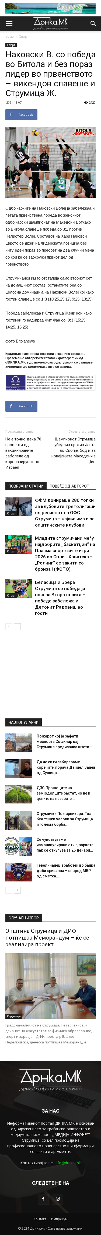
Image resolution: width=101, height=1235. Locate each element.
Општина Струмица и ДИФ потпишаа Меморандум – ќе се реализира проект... (47, 938)
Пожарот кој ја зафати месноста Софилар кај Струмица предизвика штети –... (66, 741)
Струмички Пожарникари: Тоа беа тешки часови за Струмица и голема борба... (65, 819)
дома (9, 36)
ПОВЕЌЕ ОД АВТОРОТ (69, 486)
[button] (93, 23)
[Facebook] (43, 1199)
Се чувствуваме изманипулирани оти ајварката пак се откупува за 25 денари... (65, 844)
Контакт (40, 1219)
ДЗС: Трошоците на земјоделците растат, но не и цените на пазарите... (63, 793)
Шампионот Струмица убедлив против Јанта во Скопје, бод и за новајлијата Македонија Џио (73, 450)
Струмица (14, 1016)
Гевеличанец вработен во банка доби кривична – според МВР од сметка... (66, 870)
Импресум (59, 1219)
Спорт (24, 36)
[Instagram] (58, 1199)
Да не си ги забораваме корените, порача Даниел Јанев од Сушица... (66, 767)
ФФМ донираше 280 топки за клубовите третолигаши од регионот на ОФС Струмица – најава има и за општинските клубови (65, 512)
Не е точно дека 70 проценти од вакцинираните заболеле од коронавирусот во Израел (23, 453)
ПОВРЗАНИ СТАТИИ (26, 486)
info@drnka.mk (68, 1162)
